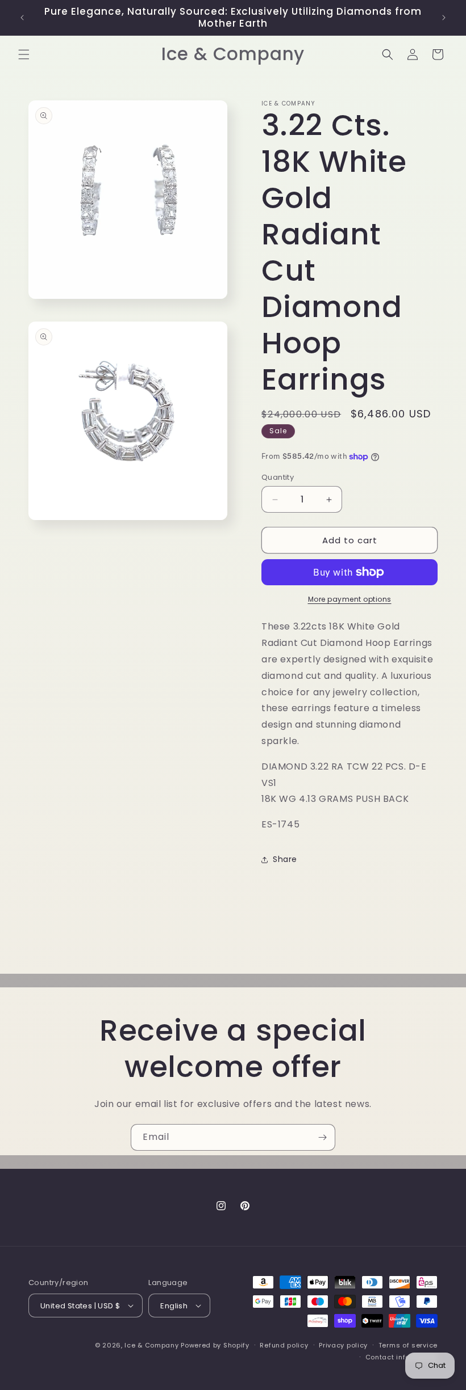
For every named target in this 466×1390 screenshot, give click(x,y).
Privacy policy (343, 1345)
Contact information (401, 1357)
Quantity (277, 477)
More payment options (350, 599)
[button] (23, 54)
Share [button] (285, 859)
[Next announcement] (443, 17)
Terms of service (408, 1345)
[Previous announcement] (22, 17)
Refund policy (284, 1345)
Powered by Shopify (215, 1345)
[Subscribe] (322, 1137)
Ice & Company (151, 1345)
